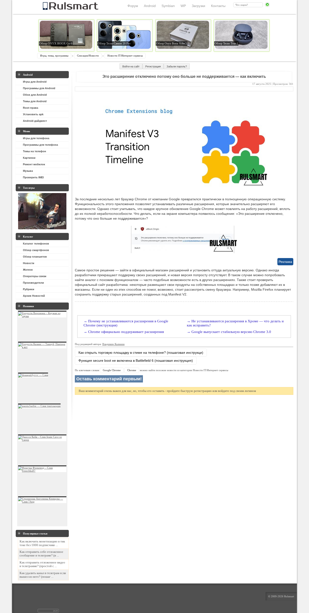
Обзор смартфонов (36, 250)
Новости (28, 263)
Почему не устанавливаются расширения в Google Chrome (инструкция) (126, 323)
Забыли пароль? (177, 66)
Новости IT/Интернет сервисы (125, 55)
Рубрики (28, 289)
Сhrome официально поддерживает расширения (126, 332)
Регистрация (153, 66)
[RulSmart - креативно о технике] (62, 8)
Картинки (29, 157)
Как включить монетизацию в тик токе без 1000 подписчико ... (42, 543)
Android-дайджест (35, 120)
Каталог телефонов (36, 243)
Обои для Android (35, 94)
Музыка (28, 170)
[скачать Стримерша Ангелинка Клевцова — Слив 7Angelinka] (42, 501)
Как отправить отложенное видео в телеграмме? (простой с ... (42, 564)
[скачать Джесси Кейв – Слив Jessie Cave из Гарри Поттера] (42, 439)
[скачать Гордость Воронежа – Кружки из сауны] (42, 316)
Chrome (131, 370)
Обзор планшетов (35, 256)
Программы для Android (39, 88)
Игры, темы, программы (54, 55)
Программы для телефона (40, 144)
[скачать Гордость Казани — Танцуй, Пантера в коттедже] (42, 347)
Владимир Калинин (113, 344)
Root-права (30, 107)
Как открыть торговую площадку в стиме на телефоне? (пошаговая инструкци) (140, 352)
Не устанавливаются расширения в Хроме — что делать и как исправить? (235, 323)
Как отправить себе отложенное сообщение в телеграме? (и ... (41, 553)
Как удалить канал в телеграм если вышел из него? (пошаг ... (43, 574)
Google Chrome (112, 370)
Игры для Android (35, 81)
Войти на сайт (131, 66)
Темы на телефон (34, 151)
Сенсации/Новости (88, 55)
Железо (28, 269)
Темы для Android (35, 101)
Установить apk (33, 114)
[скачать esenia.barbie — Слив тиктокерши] (39, 405)
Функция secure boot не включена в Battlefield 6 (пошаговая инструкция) (135, 360)
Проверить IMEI (33, 177)
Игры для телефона (36, 138)
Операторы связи (34, 276)
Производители (33, 282)
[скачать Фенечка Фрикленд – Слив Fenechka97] (42, 470)
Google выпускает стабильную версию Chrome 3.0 (231, 332)
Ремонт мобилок (34, 164)
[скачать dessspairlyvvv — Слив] (33, 375)
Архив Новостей (34, 295)
